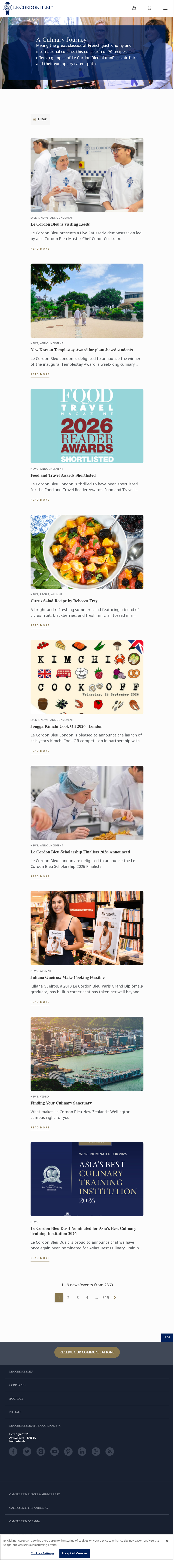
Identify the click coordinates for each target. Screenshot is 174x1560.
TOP (167, 1337)
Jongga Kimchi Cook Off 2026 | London (66, 726)
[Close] (167, 1541)
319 (105, 1297)
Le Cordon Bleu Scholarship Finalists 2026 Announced (80, 851)
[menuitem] (134, 8)
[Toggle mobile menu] (165, 8)
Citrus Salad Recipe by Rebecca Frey (64, 600)
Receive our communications (87, 1352)
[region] (87, 1547)
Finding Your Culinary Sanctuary (61, 1103)
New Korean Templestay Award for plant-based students (82, 349)
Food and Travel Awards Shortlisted (63, 475)
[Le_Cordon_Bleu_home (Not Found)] (28, 8)
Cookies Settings (42, 1553)
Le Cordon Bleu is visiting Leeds (60, 224)
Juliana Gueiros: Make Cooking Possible (68, 977)
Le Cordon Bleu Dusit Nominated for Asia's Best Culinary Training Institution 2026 (83, 1231)
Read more (40, 248)
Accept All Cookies (74, 1553)
